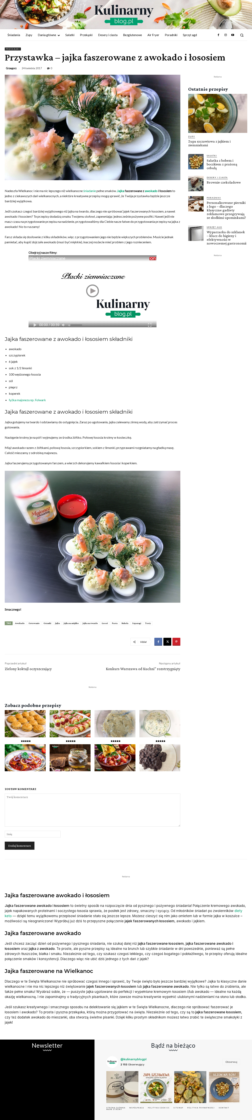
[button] (241, 35)
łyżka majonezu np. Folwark (27, 400)
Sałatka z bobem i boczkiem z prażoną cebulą (222, 164)
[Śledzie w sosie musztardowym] (114, 723)
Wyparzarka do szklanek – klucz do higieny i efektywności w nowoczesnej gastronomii (226, 237)
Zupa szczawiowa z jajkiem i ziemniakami (209, 143)
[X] (167, 642)
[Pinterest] (176, 642)
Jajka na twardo (90, 623)
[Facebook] (218, 35)
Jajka (120, 191)
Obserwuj (231, 1061)
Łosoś (105, 623)
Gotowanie (34, 623)
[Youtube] (232, 35)
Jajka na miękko (71, 623)
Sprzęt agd (214, 227)
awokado (151, 191)
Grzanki (47, 623)
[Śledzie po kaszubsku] (25, 757)
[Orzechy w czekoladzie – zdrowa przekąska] (159, 757)
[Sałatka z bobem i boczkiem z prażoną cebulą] (196, 161)
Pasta (115, 623)
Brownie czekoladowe (224, 182)
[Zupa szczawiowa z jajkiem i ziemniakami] (217, 113)
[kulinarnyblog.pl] (124, 15)
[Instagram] (225, 35)
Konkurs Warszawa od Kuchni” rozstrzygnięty (143, 669)
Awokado (20, 623)
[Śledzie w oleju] (70, 757)
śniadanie (89, 191)
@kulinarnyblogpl (133, 1059)
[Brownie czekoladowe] (196, 183)
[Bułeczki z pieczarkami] (25, 723)
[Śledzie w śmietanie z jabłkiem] (159, 723)
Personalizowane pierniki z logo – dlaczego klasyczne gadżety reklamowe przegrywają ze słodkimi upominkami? (226, 210)
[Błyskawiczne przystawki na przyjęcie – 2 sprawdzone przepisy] (70, 723)
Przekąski (13, 49)
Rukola (124, 623)
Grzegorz (11, 68)
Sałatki (212, 155)
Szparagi (136, 623)
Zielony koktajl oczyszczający (28, 669)
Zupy (191, 136)
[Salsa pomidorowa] (114, 757)
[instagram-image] (122, 1087)
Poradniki (214, 198)
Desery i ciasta (217, 177)
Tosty (148, 623)
